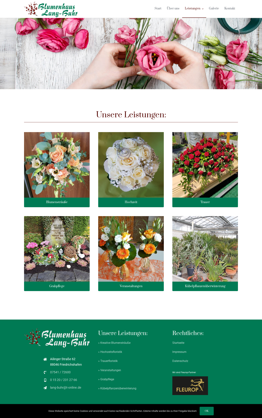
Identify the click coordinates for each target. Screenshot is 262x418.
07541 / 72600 (60, 372)
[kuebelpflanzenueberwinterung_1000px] (205, 218)
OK (207, 411)
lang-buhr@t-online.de (65, 387)
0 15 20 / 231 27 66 (63, 380)
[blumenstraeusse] (57, 133)
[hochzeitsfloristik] (131, 133)
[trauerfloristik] (205, 133)
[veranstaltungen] (131, 218)
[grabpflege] (57, 218)
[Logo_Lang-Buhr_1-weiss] (57, 330)
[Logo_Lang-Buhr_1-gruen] (51, 3)
